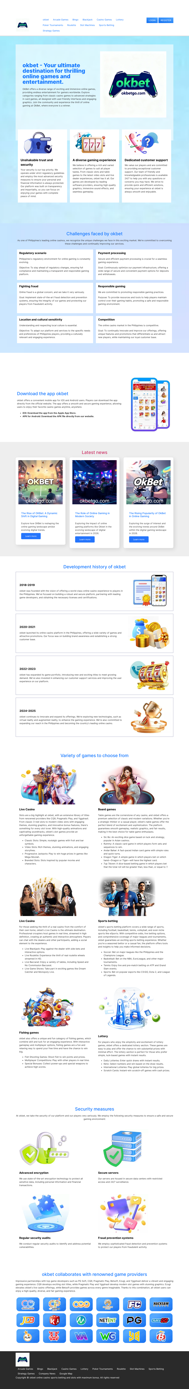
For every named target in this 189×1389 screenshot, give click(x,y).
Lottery (120, 19)
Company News (47, 1373)
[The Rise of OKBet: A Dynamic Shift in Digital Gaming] (40, 482)
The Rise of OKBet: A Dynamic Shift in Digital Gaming (39, 515)
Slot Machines (87, 25)
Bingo (75, 19)
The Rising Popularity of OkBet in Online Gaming (147, 515)
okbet (46, 19)
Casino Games (104, 19)
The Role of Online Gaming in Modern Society (92, 515)
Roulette (71, 25)
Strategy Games (51, 30)
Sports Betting (106, 25)
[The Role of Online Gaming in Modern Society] (94, 482)
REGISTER (166, 20)
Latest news (94, 452)
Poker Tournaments (53, 25)
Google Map (65, 1373)
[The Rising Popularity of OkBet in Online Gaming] (148, 482)
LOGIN (152, 20)
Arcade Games (60, 19)
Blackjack (88, 19)
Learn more (31, 536)
